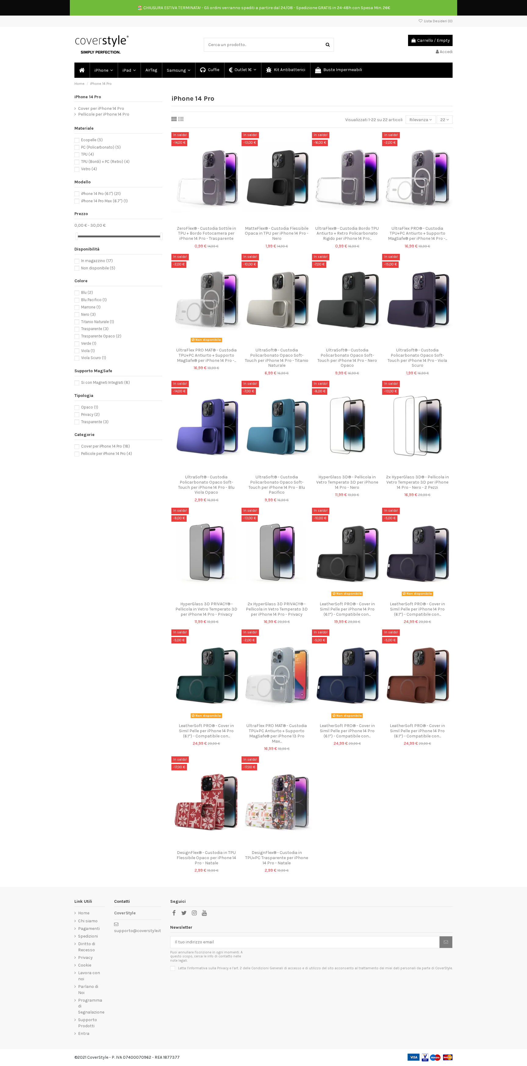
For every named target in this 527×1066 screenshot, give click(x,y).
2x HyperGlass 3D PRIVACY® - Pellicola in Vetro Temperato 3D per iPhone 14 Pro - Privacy (277, 609)
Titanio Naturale (97, 321)
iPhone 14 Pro (87, 96)
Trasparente (95, 328)
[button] (103, 70)
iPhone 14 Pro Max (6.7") (104, 201)
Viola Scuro (93, 357)
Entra (83, 1033)
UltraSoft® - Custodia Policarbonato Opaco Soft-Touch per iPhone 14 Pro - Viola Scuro (417, 358)
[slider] (76, 236)
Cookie (84, 965)
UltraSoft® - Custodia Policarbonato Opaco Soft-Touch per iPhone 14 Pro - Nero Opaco (347, 358)
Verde (88, 343)
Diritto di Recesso (86, 947)
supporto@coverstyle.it (137, 930)
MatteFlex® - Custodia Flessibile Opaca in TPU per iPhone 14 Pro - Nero (276, 233)
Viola (88, 350)
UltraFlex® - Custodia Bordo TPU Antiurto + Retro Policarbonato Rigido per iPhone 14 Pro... (347, 233)
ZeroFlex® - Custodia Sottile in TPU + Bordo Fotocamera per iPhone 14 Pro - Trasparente (206, 233)
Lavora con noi (89, 975)
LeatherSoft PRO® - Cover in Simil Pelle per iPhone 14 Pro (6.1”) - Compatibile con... (347, 609)
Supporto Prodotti (87, 1022)
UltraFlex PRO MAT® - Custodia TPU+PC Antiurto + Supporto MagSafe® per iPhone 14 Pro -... (206, 355)
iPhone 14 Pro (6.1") (101, 193)
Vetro (89, 169)
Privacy (90, 414)
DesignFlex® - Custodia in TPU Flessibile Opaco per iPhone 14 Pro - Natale (206, 858)
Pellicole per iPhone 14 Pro (103, 114)
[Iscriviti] (445, 942)
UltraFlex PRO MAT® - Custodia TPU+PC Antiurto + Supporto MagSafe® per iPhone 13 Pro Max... (276, 733)
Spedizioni (88, 936)
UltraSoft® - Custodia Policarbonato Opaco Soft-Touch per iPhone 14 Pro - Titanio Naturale (276, 358)
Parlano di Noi (88, 989)
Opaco (89, 407)
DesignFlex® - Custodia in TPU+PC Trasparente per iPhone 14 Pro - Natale (276, 858)
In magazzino (97, 260)
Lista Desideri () (438, 21)
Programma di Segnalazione (91, 1006)
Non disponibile (98, 268)
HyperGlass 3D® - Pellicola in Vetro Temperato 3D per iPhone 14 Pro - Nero (347, 482)
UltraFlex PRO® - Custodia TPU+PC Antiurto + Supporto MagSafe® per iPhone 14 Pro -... (417, 233)
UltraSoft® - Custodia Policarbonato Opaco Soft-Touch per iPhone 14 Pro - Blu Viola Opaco (206, 484)
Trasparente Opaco (101, 336)
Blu (87, 292)
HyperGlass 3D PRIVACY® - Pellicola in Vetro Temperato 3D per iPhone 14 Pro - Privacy (206, 609)
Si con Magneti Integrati (105, 382)
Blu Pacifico (94, 299)
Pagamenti (89, 928)
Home (83, 913)
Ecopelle (92, 140)
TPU (87, 154)
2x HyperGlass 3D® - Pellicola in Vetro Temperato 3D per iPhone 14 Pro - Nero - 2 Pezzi (417, 482)
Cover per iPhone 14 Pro (101, 108)
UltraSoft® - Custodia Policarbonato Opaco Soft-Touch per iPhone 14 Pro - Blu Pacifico (277, 484)
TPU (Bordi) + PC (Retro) (105, 161)
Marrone (91, 307)
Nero (88, 314)
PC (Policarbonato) (101, 147)
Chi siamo (88, 921)
